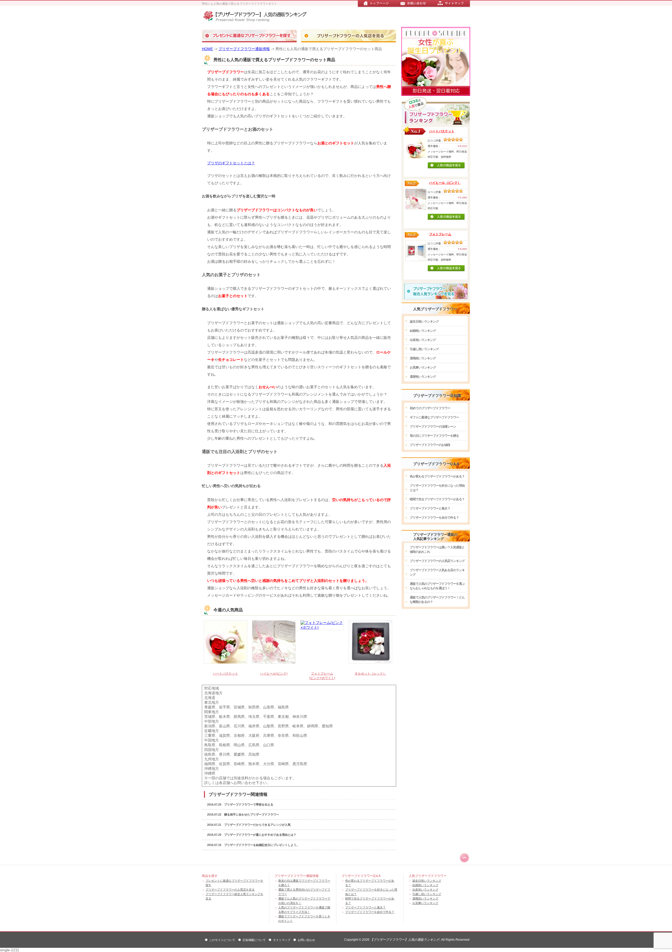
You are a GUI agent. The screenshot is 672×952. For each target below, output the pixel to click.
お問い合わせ (306, 940)
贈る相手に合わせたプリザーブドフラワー (251, 814)
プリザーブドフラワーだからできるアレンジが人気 (257, 824)
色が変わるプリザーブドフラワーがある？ (437, 476)
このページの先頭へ (464, 858)
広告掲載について (254, 940)
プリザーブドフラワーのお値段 (430, 445)
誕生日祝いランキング (424, 321)
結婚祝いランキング (423, 331)
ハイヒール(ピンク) (273, 673)
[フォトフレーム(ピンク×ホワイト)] (322, 642)
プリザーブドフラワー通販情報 (244, 49)
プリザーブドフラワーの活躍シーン (433, 426)
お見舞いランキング (423, 367)
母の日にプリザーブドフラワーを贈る (434, 436)
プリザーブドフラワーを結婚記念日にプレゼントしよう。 (261, 844)
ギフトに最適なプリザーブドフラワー (434, 417)
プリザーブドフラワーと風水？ (430, 508)
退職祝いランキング (423, 358)
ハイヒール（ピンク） (445, 183)
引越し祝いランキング (424, 349)
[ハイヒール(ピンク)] (273, 642)
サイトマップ (281, 940)
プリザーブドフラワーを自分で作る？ (434, 517)
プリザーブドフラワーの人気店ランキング (437, 561)
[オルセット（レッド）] (370, 642)
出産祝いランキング (423, 340)
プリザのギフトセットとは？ (231, 163)
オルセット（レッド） (370, 673)
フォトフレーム (440, 234)
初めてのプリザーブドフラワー (430, 408)
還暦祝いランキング (423, 376)
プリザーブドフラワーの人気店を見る (230, 889)
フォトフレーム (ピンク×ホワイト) (322, 676)
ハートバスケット (225, 673)
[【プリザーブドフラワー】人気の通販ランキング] (257, 17)
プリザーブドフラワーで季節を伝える (248, 804)
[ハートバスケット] (225, 642)
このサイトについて (222, 940)
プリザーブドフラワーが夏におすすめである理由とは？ (260, 834)
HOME (207, 49)
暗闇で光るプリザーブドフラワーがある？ (437, 499)
